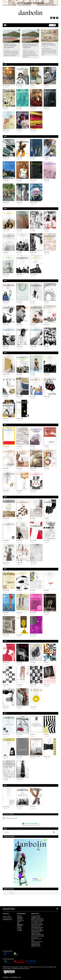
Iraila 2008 (46, 229)
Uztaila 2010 (5, 107)
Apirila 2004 (46, 540)
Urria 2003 (32, 590)
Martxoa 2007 (6, 346)
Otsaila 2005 (19, 490)
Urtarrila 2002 (33, 706)
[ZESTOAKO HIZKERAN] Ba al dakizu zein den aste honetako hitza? (37, 921)
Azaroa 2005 (19, 446)
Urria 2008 (32, 230)
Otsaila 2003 (19, 634)
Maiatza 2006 (19, 396)
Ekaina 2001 (19, 756)
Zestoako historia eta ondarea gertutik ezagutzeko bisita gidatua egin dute (36, 944)
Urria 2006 (32, 373)
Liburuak (19, 927)
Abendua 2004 (6, 518)
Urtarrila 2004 (33, 562)
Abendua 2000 (6, 806)
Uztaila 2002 (5, 684)
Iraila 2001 (46, 734)
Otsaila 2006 (5, 418)
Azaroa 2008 (19, 230)
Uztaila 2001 (5, 756)
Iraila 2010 (46, 85)
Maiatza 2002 (33, 684)
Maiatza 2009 (33, 180)
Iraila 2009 (46, 157)
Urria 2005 (32, 446)
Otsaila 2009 (19, 202)
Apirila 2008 (46, 252)
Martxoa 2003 (6, 634)
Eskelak (19, 921)
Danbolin (12, 893)
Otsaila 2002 (19, 706)
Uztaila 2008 (5, 252)
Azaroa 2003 (19, 590)
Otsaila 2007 (19, 346)
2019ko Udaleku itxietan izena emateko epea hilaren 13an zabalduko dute (30, 46)
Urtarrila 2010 (33, 130)
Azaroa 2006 (19, 374)
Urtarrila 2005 (33, 490)
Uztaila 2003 (5, 612)
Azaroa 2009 (19, 157)
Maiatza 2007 (33, 324)
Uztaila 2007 (5, 324)
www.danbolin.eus (7, 918)
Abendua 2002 (6, 662)
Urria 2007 (32, 301)
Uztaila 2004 (5, 540)
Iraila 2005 (46, 446)
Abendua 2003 (6, 590)
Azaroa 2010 (19, 85)
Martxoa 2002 (6, 706)
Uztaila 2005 (5, 468)
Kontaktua (19, 930)
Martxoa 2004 (6, 562)
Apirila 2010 (46, 108)
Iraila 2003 (46, 590)
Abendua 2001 (6, 734)
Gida (18, 923)
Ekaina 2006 (5, 396)
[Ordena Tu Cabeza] (10, 977)
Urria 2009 (32, 157)
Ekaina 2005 (19, 468)
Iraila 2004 (46, 518)
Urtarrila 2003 (33, 634)
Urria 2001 (32, 734)
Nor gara (19, 928)
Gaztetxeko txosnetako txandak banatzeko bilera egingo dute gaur (37, 926)
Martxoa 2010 (6, 130)
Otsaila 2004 (19, 562)
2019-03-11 (26, 49)
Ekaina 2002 (19, 684)
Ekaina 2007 (19, 324)
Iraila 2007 (46, 302)
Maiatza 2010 (33, 107)
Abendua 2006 (6, 374)
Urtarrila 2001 (19, 779)
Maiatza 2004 (33, 540)
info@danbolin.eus (7, 919)
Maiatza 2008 (33, 252)
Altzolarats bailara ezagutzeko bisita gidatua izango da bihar (37, 917)
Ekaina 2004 (19, 540)
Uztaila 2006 (46, 373)
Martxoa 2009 (6, 202)
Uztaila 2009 (5, 180)
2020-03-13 (7, 49)
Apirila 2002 (46, 684)
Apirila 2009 (46, 179)
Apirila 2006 (32, 396)
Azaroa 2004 (19, 518)
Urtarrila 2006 (19, 418)
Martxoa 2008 (6, 274)
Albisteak (19, 916)
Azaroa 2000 (19, 806)
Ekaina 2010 (19, 107)
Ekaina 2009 (19, 179)
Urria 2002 (32, 662)
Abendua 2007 (6, 302)
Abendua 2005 (6, 446)
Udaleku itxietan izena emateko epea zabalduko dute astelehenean (10, 46)
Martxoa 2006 (47, 396)
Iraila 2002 (46, 662)
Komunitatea (20, 920)
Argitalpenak (20, 924)
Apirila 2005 (46, 468)
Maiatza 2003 (33, 612)
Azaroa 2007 (19, 301)
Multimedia (20, 917)
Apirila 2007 (46, 324)
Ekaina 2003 (19, 612)
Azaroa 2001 (19, 734)
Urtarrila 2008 (33, 274)
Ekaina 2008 (19, 252)
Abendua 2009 (6, 157)
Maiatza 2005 (33, 468)
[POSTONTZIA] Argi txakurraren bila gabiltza (37, 929)
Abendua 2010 (6, 85)
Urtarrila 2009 (33, 202)
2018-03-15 (45, 46)
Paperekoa (20, 918)
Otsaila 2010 (19, 129)
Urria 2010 (32, 85)
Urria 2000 (32, 806)
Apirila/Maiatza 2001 (35, 756)
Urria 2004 (32, 518)
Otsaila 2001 (5, 779)
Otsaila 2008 (19, 274)
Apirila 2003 (46, 612)
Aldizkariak (19, 926)
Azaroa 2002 (19, 662)
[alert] (30, 818)
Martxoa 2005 (6, 490)
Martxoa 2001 (47, 756)
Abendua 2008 (6, 229)
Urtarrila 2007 (33, 346)
